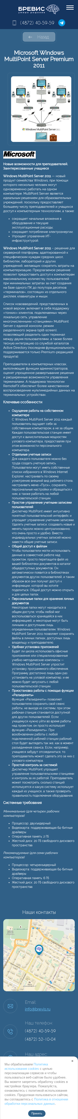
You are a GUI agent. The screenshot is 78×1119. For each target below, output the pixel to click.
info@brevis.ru (37, 1009)
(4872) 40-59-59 (37, 22)
